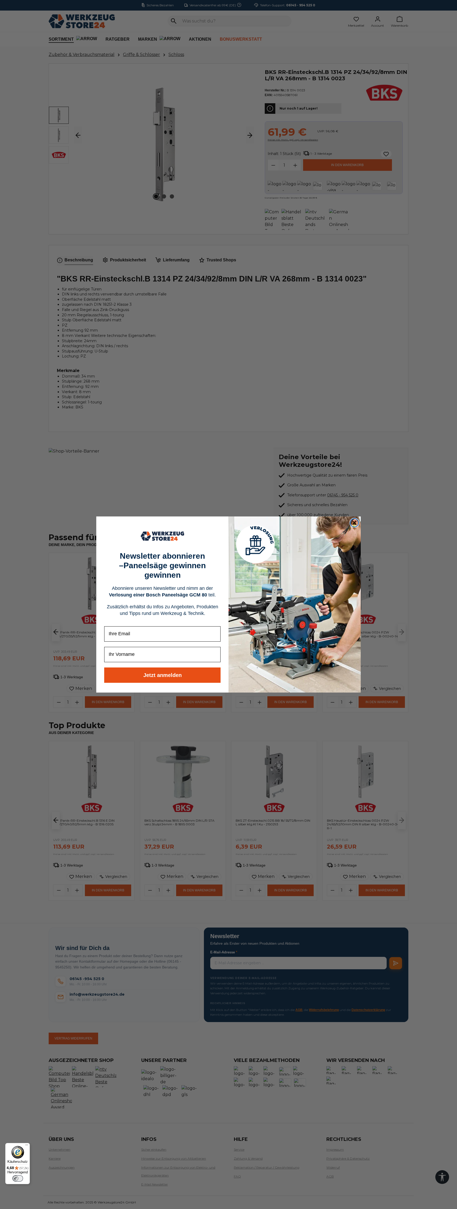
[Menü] (27, 1146)
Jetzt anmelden (162, 675)
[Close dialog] (354, 523)
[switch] (17, 1178)
